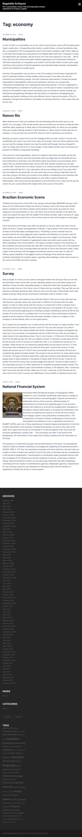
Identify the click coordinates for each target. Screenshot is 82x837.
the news (18, 816)
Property (15, 806)
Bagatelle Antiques (14, 3)
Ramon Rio (11, 115)
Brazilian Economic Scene (24, 197)
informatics (12, 779)
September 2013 (9, 603)
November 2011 (9, 655)
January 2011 (8, 680)
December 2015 (9, 569)
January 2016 (8, 566)
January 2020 (8, 515)
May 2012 (6, 643)
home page (17, 776)
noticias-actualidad (18, 800)
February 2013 (8, 620)
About (5, 696)
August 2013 (8, 606)
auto (14, 731)
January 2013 (8, 623)
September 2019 (9, 526)
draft (22, 753)
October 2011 (8, 657)
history (7, 775)
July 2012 (6, 637)
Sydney (45, 833)
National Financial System (24, 387)
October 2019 (8, 523)
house (5, 779)
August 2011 (7, 663)
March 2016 (7, 560)
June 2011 (7, 666)
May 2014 (6, 586)
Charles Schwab (50, 215)
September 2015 (9, 578)
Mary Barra (31, 237)
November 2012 (9, 626)
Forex (18, 766)
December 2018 (9, 540)
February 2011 (8, 677)
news (6, 799)
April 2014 (7, 589)
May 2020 (7, 506)
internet (7, 786)
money (17, 791)
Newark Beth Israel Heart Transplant (56, 54)
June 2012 (7, 640)
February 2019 (8, 535)
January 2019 (8, 538)
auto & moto (20, 731)
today (5, 819)
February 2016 (8, 563)
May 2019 (6, 529)
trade (9, 819)
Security (16, 810)
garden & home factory (12, 769)
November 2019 (9, 520)
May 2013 (6, 615)
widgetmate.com (7, 717)
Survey (8, 273)
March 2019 (7, 532)
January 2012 (8, 649)
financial (9, 765)
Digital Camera (18, 717)
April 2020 (7, 509)
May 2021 (6, 503)
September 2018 (9, 549)
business (13, 739)
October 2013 (8, 600)
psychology (7, 810)
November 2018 (9, 543)
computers (8, 749)
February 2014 (8, 592)
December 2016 (9, 552)
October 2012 (8, 629)
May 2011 (6, 669)
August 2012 (8, 635)
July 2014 (6, 580)
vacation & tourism (9, 822)
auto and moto (10, 734)
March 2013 (7, 617)
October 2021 (8, 500)
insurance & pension (13, 782)
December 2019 (9, 518)
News (21, 34)
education (17, 757)
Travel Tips (20, 819)
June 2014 (7, 583)
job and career (7, 792)
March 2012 (7, 646)
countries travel (14, 753)
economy (7, 757)
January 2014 (8, 595)
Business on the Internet (12, 747)
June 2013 (7, 612)
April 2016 (7, 558)
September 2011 (9, 660)
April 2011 (6, 672)
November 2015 (9, 572)
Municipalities (14, 39)
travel (14, 819)
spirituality (6, 813)
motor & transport (11, 795)
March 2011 (7, 675)
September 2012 (9, 632)
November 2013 (9, 597)
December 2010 (9, 683)
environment (9, 761)
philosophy (6, 803)
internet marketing (19, 787)
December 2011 (9, 652)
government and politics (11, 772)
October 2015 (8, 575)
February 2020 (8, 512)
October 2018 (8, 546)
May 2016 (6, 555)
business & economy (14, 743)
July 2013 (6, 609)
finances (18, 761)
